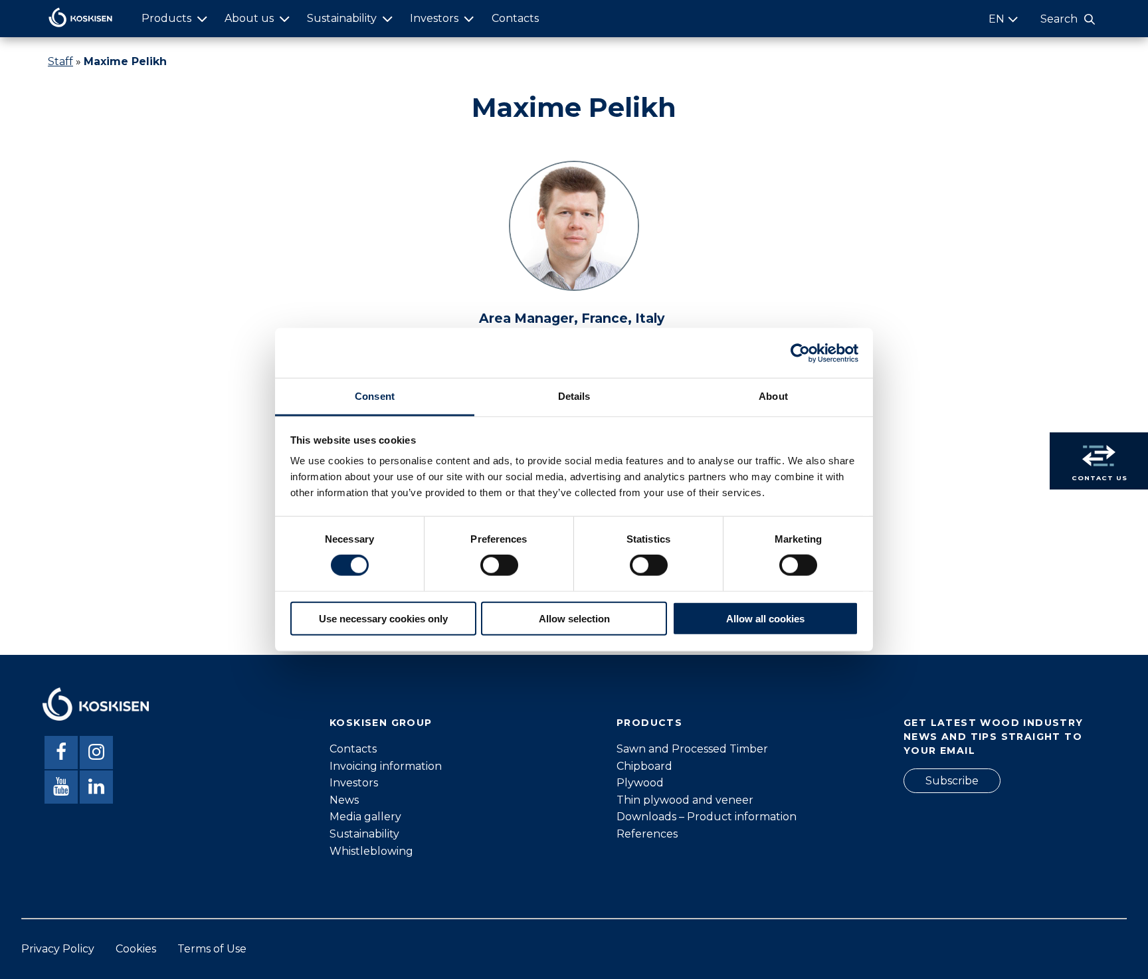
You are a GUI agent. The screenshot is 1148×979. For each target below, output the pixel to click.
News (344, 800)
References (647, 834)
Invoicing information (386, 766)
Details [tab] (574, 396)
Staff (60, 61)
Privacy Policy (57, 948)
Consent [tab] (375, 396)
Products (166, 18)
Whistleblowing (371, 851)
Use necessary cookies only (383, 618)
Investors (434, 18)
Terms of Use (211, 948)
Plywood (640, 782)
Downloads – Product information (707, 816)
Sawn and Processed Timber (692, 749)
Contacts (515, 18)
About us (249, 18)
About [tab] (773, 396)
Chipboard (644, 766)
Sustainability (342, 18)
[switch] (499, 565)
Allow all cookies (765, 618)
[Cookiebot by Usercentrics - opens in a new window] (800, 353)
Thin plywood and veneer (685, 800)
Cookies (136, 948)
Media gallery (365, 816)
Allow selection (574, 618)
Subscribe (952, 780)
